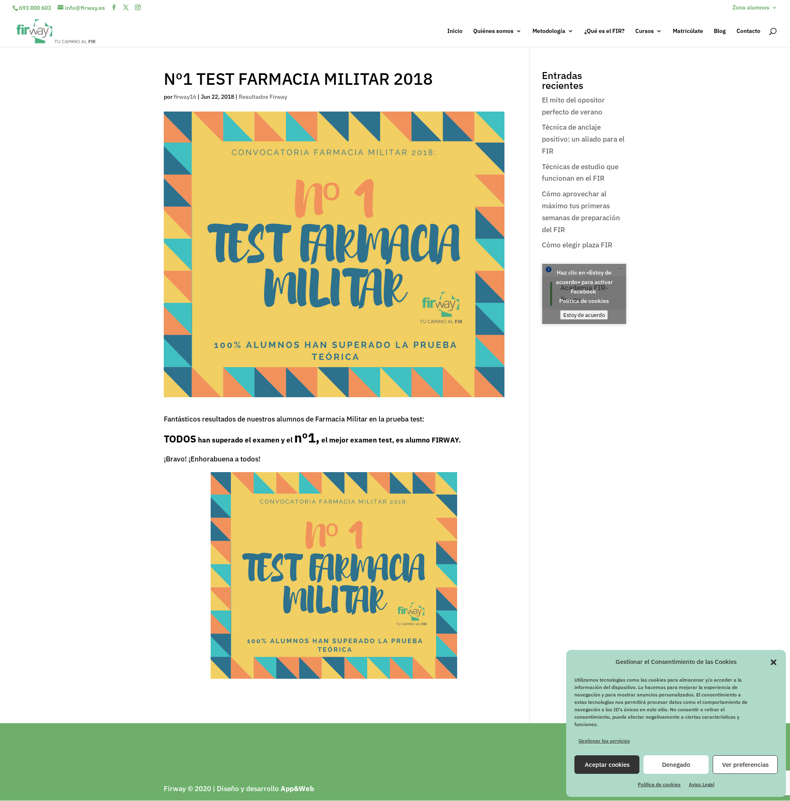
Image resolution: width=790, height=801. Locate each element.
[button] (773, 662)
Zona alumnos (750, 8)
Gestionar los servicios (604, 741)
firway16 (185, 96)
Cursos (644, 31)
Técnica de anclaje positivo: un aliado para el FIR (583, 139)
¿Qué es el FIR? (604, 31)
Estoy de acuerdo (584, 315)
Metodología (548, 31)
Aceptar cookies (607, 764)
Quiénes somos (493, 31)
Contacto (748, 31)
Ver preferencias (745, 764)
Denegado (676, 764)
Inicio (454, 31)
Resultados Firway (263, 96)
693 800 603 (35, 8)
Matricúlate (688, 31)
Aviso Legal (701, 784)
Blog (720, 31)
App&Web (297, 788)
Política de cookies (659, 784)
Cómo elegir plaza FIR (577, 244)
